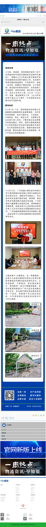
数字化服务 (3, 500)
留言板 (32, 500)
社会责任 (17, 492)
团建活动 (17, 500)
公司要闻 (4, 429)
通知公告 (4, 438)
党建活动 (17, 497)
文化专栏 (18, 494)
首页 (38, 15)
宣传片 (3, 435)
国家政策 (4, 432)
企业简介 (17, 487)
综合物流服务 (3, 497)
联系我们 (33, 494)
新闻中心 (40, 15)
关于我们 (18, 484)
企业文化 (17, 490)
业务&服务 (3, 494)
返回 (3, 16)
